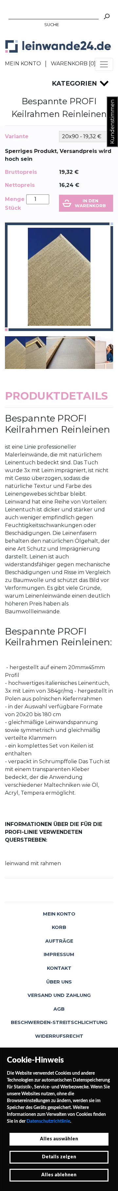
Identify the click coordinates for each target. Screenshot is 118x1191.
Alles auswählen (59, 1139)
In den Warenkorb (90, 203)
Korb (59, 927)
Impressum (59, 954)
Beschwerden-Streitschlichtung (59, 1022)
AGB (59, 1009)
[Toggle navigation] (104, 64)
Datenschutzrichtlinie (48, 1121)
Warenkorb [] (73, 63)
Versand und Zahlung (59, 995)
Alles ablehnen (59, 1175)
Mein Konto (23, 63)
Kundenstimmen (112, 122)
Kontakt (59, 968)
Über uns (59, 982)
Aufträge (59, 941)
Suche (51, 24)
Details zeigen (59, 1157)
